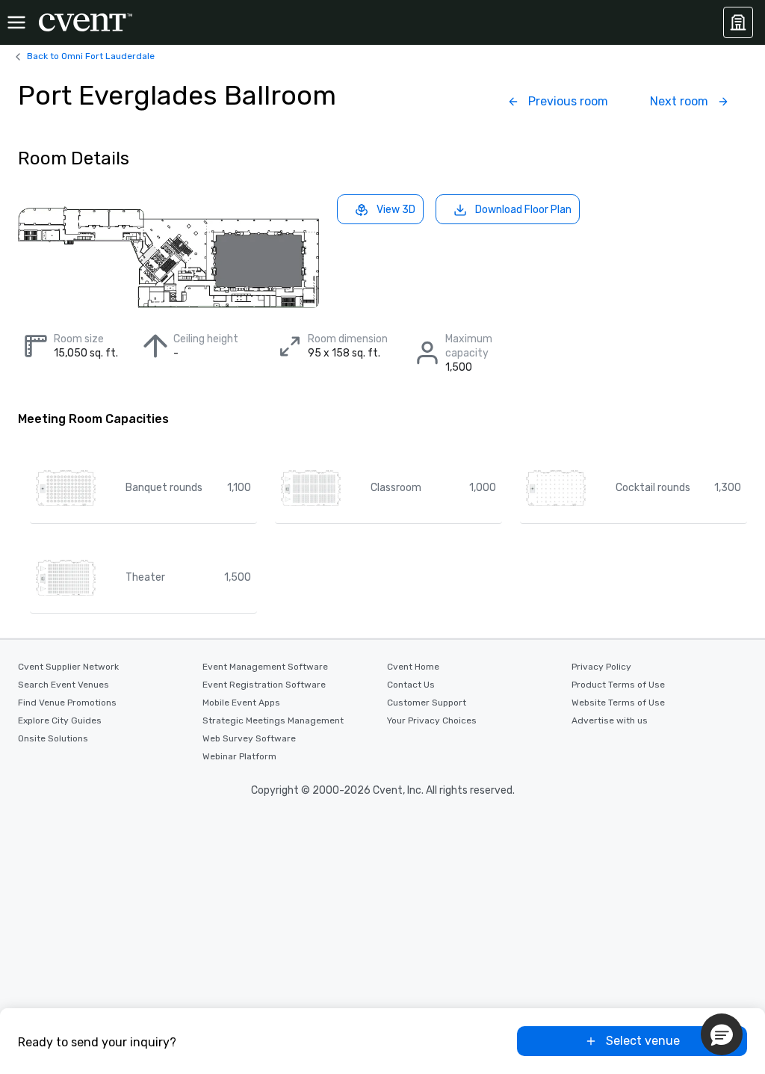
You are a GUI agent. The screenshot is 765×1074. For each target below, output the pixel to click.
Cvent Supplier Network (68, 666)
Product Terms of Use (618, 684)
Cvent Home (413, 666)
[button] (722, 1034)
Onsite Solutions (53, 738)
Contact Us (411, 684)
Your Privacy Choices (432, 720)
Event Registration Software (264, 684)
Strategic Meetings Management (273, 720)
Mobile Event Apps (241, 702)
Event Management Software (265, 666)
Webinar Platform (239, 756)
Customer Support (426, 702)
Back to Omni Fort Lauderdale (91, 56)
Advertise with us (610, 720)
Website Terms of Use (618, 702)
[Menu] (16, 22)
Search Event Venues (63, 684)
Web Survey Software (249, 738)
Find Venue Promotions (67, 702)
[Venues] (738, 22)
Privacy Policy (601, 666)
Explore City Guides (60, 720)
